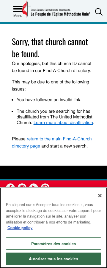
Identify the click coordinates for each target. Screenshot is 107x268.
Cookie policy (20, 227)
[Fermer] (99, 195)
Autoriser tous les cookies (53, 258)
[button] (99, 12)
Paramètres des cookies (53, 243)
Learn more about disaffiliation (63, 122)
